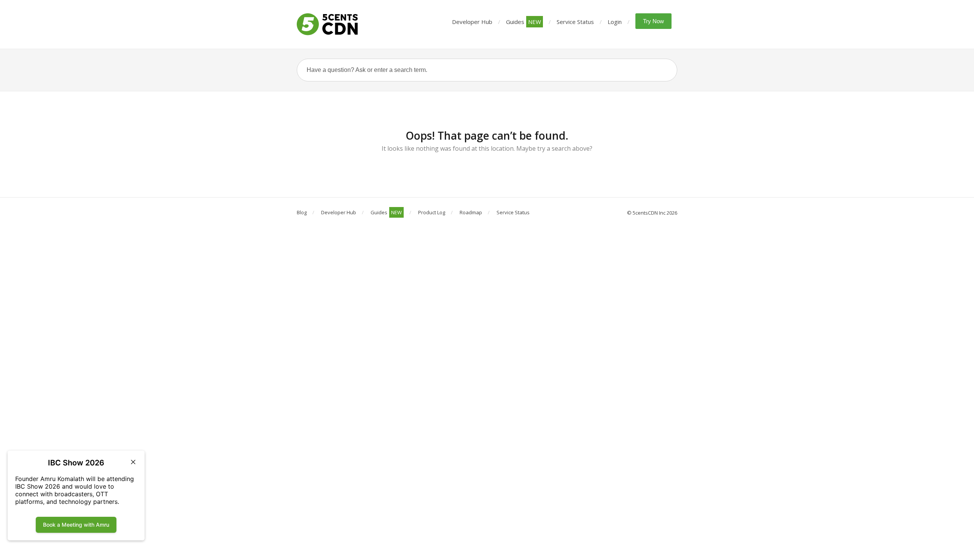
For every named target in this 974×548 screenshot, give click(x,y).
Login (615, 21)
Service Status (575, 21)
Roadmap (471, 212)
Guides (523, 21)
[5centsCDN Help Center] (327, 24)
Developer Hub (472, 21)
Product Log (431, 212)
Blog (302, 212)
